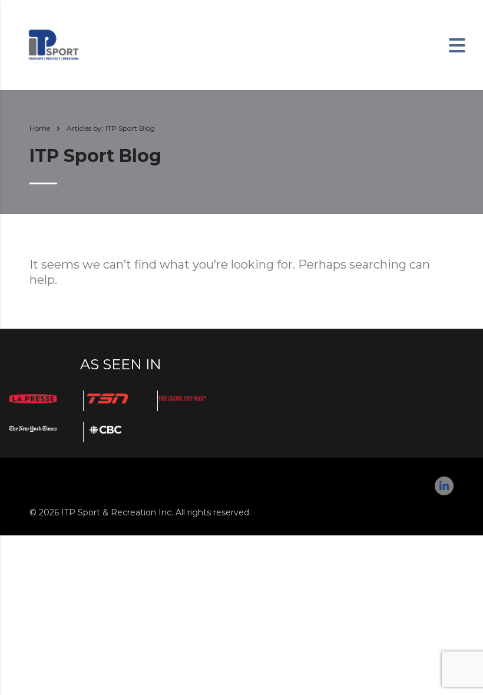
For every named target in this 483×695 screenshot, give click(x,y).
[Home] (53, 44)
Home (39, 128)
